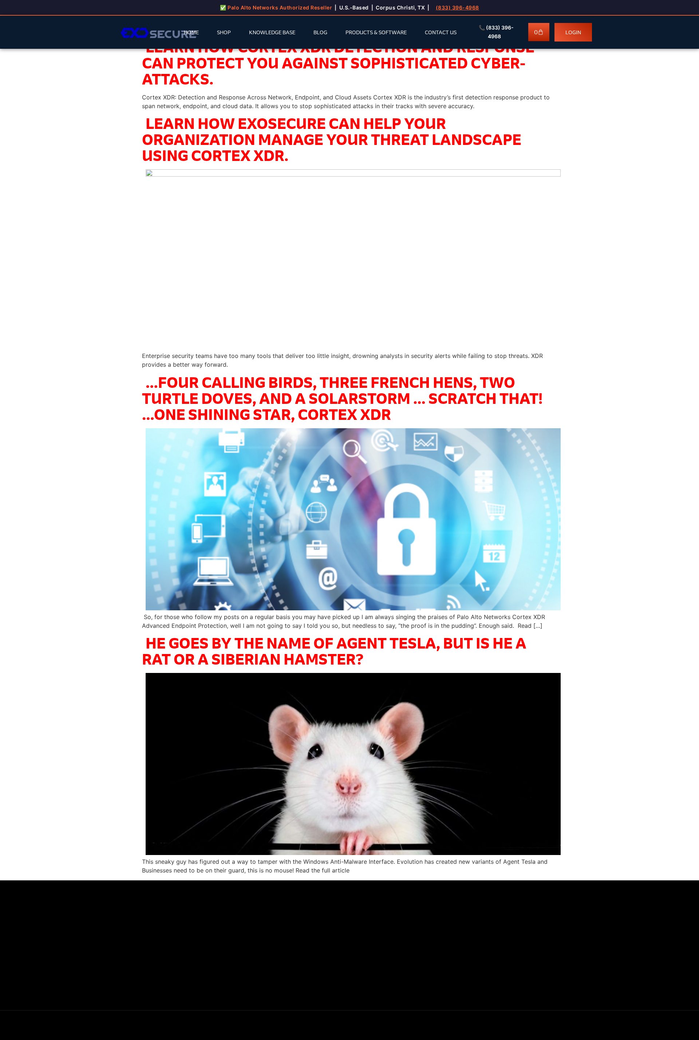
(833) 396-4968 (457, 7)
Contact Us (441, 32)
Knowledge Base (272, 32)
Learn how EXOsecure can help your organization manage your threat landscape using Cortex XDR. (331, 139)
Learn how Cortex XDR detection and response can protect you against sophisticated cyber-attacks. (338, 62)
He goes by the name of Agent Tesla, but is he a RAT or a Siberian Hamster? (334, 651)
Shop (224, 32)
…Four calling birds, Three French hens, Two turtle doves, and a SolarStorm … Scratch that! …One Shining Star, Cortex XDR (342, 398)
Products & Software (376, 32)
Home (191, 32)
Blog (320, 32)
